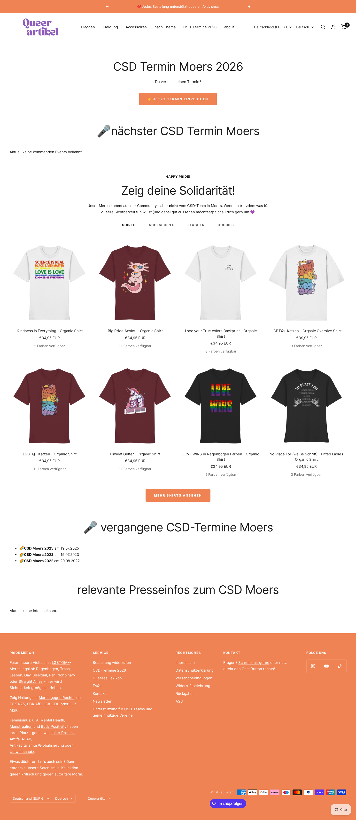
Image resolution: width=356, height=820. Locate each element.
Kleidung (110, 27)
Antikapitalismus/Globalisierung (37, 745)
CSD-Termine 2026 (200, 27)
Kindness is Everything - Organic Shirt (50, 331)
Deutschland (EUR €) (270, 27)
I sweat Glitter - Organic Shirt (135, 454)
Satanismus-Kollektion (59, 768)
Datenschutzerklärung (195, 670)
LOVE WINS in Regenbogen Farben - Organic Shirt (221, 457)
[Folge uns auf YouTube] (326, 666)
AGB (179, 701)
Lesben (16, 675)
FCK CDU (51, 704)
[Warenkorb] (343, 26)
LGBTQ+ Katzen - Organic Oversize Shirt (306, 331)
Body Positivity (53, 726)
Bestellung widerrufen (112, 662)
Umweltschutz (22, 751)
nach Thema (165, 27)
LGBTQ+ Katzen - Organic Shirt (50, 454)
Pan (52, 675)
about (229, 27)
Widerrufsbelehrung (193, 685)
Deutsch (302, 27)
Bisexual (39, 675)
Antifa (15, 739)
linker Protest (62, 732)
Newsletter (102, 701)
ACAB (26, 739)
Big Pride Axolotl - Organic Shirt (135, 331)
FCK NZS (17, 704)
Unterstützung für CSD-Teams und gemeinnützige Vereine (122, 712)
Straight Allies (31, 681)
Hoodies (226, 225)
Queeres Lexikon (107, 678)
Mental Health (52, 720)
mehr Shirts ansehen (178, 495)
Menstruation (21, 726)
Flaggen (88, 27)
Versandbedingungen (194, 678)
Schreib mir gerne (253, 662)
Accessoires (136, 27)
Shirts (129, 225)
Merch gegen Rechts (56, 697)
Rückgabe (184, 693)
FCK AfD (34, 704)
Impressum (185, 662)
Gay (27, 675)
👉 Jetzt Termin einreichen (178, 99)
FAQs (97, 685)
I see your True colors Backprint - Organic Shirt (221, 334)
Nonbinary (66, 675)
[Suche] (323, 27)
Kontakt (99, 693)
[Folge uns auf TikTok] (339, 666)
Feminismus (20, 720)
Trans (65, 669)
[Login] (333, 27)
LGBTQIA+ (61, 662)
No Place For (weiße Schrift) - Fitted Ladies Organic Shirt (306, 457)
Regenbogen (47, 669)
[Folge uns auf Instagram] (313, 666)
